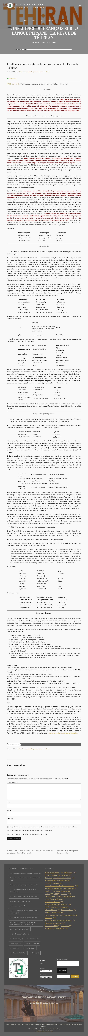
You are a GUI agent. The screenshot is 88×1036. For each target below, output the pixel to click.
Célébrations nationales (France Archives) (61, 886)
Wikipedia (50, 928)
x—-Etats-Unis (32, 943)
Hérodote (66, 894)
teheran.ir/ (12, 78)
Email (62, 959)
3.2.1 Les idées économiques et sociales (24, 885)
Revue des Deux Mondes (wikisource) (60, 920)
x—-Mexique (29, 948)
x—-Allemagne (16, 939)
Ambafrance (70, 872)
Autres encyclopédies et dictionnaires (59, 878)
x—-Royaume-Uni (17, 953)
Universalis (66, 926)
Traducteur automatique (55, 923)
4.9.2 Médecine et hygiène (19, 934)
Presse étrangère (70, 915)
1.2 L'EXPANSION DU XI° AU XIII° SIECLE (25, 873)
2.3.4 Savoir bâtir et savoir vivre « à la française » (25, 879)
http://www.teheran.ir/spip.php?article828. (63, 733)
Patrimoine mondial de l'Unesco (58, 904)
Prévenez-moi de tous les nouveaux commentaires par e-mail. (30, 830)
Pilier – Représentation (54, 912)
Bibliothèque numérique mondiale (58, 880)
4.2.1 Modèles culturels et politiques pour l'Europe (23, 891)
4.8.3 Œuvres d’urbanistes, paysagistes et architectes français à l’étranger (22, 923)
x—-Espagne (15, 943)
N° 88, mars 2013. (13, 84)
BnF (48, 883)
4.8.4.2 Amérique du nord (19, 929)
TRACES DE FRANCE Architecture (44, 991)
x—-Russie (34, 953)
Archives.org (51, 875)
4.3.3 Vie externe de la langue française (38, 21)
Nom (8, 802)
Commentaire (12, 782)
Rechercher (75, 976)
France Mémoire (62, 891)
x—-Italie (14, 948)
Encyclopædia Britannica (55, 888)
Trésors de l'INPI (52, 926)
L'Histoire (50, 896)
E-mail (9, 810)
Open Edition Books (54, 899)
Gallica (49, 894)
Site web (10, 819)
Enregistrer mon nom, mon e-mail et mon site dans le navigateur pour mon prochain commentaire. (43, 827)
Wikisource (62, 928)
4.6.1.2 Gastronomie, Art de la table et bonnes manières (24, 912)
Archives (43, 968)
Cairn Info (57, 883)
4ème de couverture (54, 872)
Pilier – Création (61, 907)
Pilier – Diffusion (52, 910)
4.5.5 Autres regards (18, 906)
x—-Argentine (33, 939)
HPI (57, 894)
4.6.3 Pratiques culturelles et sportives (23, 917)
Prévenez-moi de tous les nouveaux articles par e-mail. (28, 834)
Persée (49, 907)
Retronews (50, 918)
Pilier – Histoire (68, 910)
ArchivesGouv (64, 875)
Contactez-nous (62, 970)
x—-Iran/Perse (59, 21)
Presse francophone (49, 43)
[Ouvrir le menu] (80, 5)
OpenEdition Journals (54, 902)
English (71, 888)
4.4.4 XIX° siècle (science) (20, 901)
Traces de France (29, 4)
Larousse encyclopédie (65, 896)
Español (50, 891)
